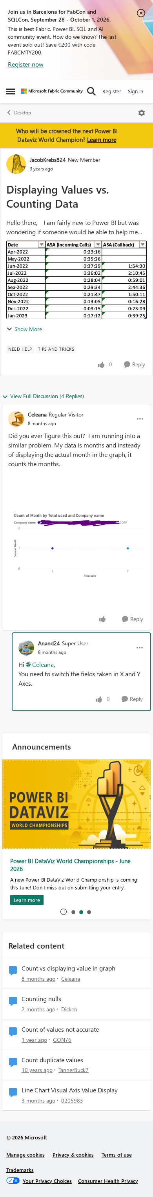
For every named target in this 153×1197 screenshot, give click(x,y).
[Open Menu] (141, 112)
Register (111, 91)
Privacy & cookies (73, 1154)
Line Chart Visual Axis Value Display (70, 1090)
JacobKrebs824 (48, 159)
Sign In (135, 91)
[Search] (91, 91)
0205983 (72, 1100)
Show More (28, 329)
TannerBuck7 (73, 1070)
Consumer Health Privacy (108, 1180)
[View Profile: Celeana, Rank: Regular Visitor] (16, 419)
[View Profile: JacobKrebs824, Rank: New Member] (16, 164)
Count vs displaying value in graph (68, 968)
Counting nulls (41, 999)
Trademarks (20, 1169)
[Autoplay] (63, 912)
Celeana (37, 414)
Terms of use (117, 1154)
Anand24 (49, 643)
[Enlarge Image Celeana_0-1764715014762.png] (76, 544)
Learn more (102, 139)
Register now (26, 64)
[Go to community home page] (52, 91)
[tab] (73, 912)
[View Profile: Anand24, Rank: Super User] (26, 648)
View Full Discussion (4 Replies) (47, 396)
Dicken (69, 1009)
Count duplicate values (52, 1060)
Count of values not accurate (60, 1029)
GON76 (62, 1039)
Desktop (22, 113)
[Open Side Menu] (10, 91)
